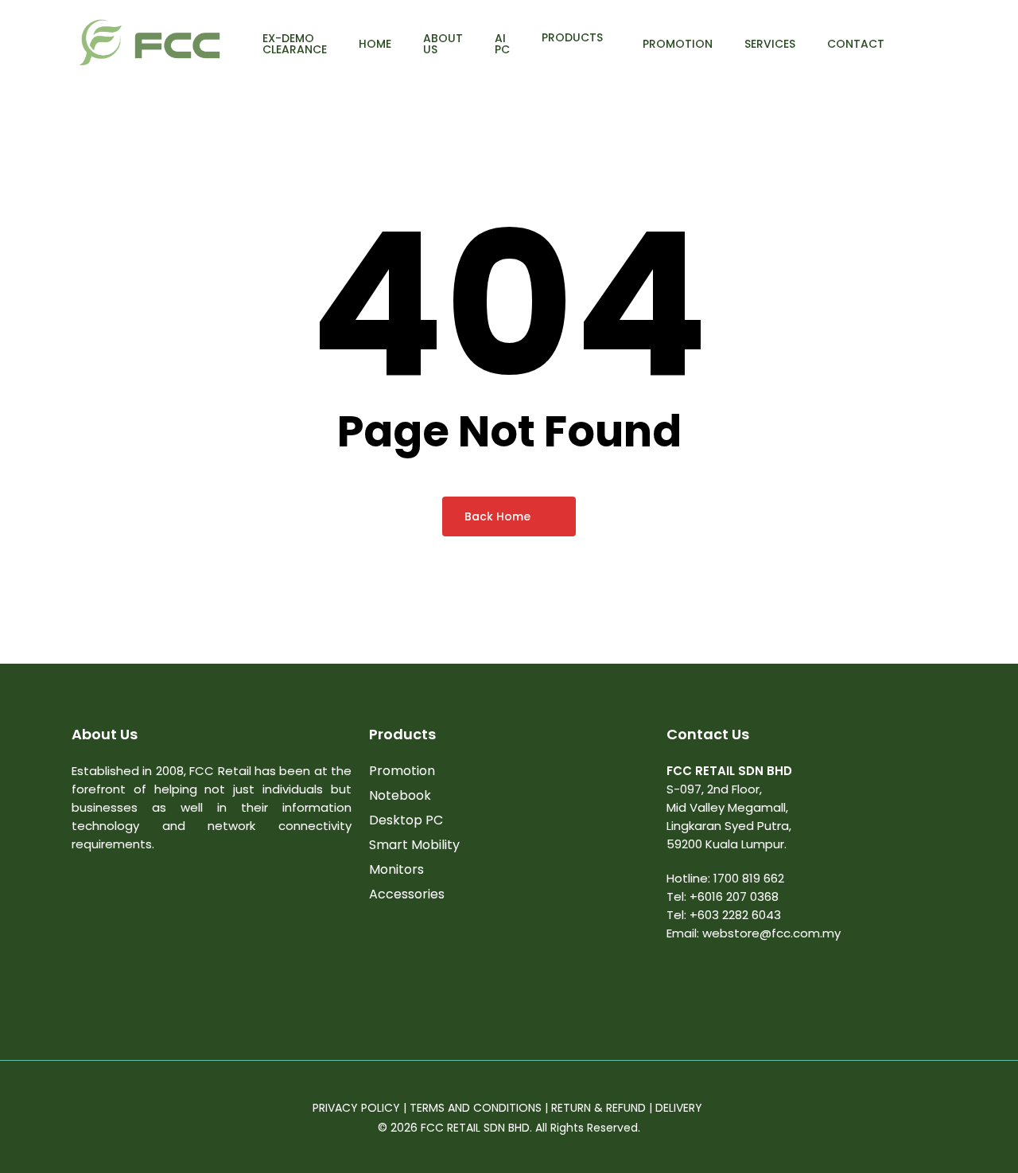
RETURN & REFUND (598, 1108)
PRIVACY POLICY (356, 1108)
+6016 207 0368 (734, 896)
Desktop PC (406, 820)
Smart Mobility (414, 845)
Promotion (402, 771)
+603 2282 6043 (735, 914)
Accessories (407, 894)
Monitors (396, 869)
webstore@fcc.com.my (771, 933)
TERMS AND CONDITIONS (476, 1108)
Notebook (400, 795)
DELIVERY (680, 1108)
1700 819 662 (748, 878)
